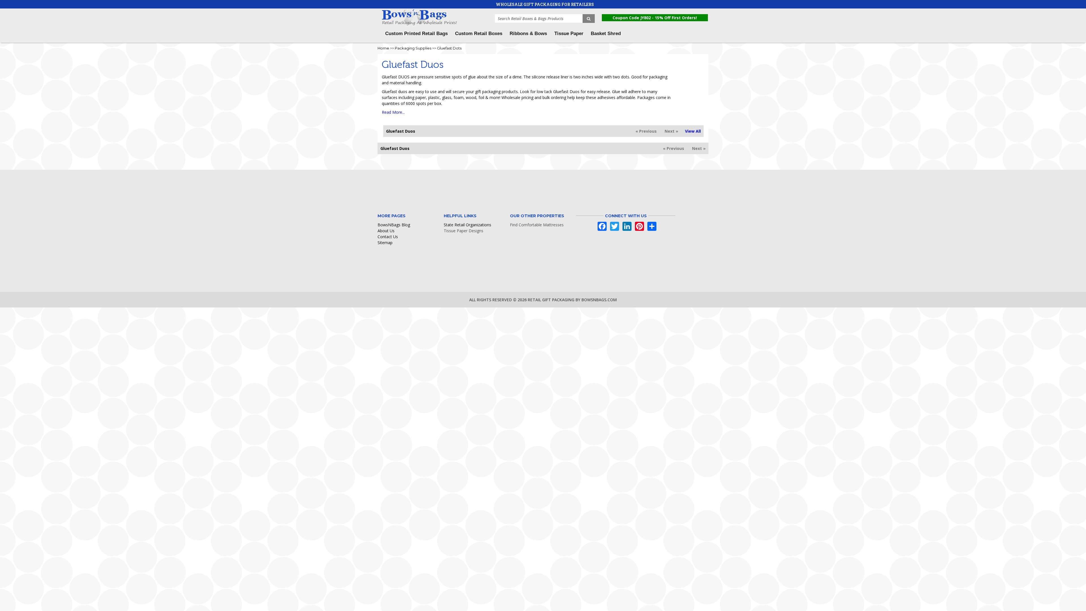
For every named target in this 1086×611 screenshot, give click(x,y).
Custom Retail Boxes (478, 33)
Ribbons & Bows (528, 33)
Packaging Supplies (413, 48)
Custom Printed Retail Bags (416, 33)
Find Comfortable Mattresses (537, 224)
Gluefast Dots (449, 48)
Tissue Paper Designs (463, 230)
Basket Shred (606, 33)
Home (383, 48)
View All (693, 131)
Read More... (393, 112)
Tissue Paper (568, 33)
